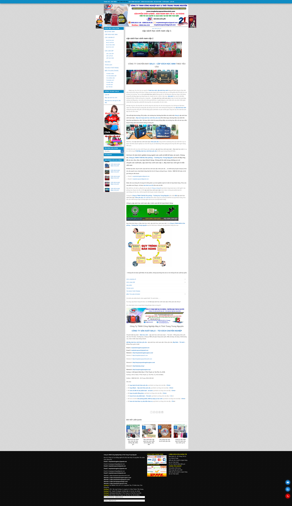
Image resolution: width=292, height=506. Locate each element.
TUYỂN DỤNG (165, 1)
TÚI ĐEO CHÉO (110, 73)
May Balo (175, 342)
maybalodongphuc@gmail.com (141, 176)
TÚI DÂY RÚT (109, 84)
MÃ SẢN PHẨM (157, 1)
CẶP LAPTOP (109, 55)
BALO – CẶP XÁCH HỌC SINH (162, 64)
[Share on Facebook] (151, 412)
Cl (172, 390)
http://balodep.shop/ (138, 366)
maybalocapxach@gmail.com (141, 179)
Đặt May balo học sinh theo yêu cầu (146, 151)
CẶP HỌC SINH (110, 58)
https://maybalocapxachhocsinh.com (142, 359)
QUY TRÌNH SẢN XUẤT (134, 1)
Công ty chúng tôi (156, 188)
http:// (142, 352)
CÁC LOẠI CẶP (109, 50)
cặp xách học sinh (162, 90)
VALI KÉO (107, 61)
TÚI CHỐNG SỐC (110, 78)
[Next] (187, 436)
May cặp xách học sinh (111, 97)
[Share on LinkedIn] (162, 412)
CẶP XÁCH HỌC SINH (111, 34)
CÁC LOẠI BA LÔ (109, 37)
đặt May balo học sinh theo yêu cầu (136, 342)
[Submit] (122, 151)
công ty (177, 115)
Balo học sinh (144, 335)
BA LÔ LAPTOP (110, 42)
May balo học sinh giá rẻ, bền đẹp (113, 101)
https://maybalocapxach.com (140, 355)
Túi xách (181, 342)
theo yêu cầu (155, 141)
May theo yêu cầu (123, 1)
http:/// (142, 369)
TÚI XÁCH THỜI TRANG (112, 67)
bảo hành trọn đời (148, 185)
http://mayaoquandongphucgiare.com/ (143, 362)
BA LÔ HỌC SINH (110, 31)
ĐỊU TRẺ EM (109, 86)
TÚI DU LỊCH (108, 64)
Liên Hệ (172, 1)
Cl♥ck (168, 385)
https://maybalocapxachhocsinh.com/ (120, 475)
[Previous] (126, 436)
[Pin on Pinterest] (159, 412)
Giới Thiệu (113, 1)
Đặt (176, 195)
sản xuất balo (147, 197)
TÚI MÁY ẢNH (109, 82)
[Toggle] (185, 279)
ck (174, 390)
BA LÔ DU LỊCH (110, 40)
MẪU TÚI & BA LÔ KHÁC (112, 70)
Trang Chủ (107, 1)
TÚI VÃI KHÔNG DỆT (111, 75)
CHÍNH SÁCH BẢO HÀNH (147, 1)
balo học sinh (153, 90)
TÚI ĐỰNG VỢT (110, 80)
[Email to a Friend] (157, 412)
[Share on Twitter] (154, 412)
